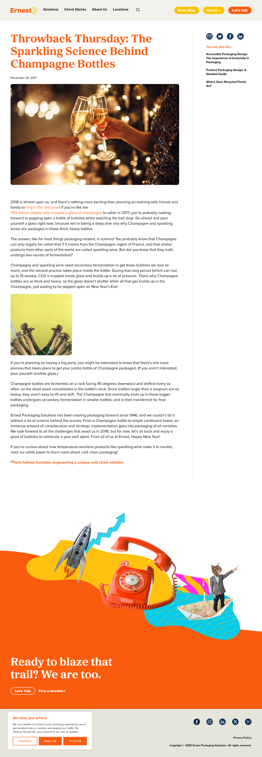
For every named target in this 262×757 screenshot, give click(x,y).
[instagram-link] (209, 722)
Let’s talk (240, 10)
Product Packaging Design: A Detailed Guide (226, 72)
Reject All (50, 741)
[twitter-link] (220, 36)
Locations (121, 9)
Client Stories (75, 9)
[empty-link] (24, 10)
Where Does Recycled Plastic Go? (226, 84)
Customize (25, 741)
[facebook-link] (230, 36)
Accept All (75, 741)
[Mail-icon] (209, 36)
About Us (99, 9)
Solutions (50, 9)
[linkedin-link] (240, 36)
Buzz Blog (186, 10)
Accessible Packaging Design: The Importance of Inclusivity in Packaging (227, 58)
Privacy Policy (242, 738)
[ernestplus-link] (248, 722)
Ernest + (214, 10)
